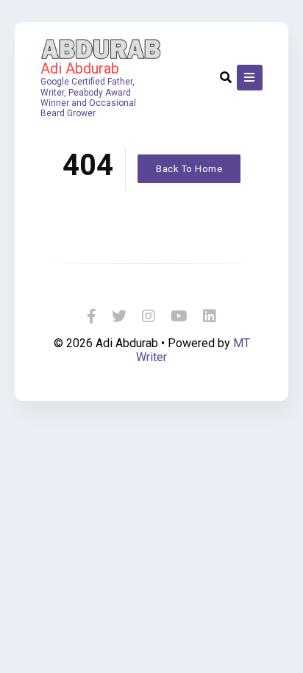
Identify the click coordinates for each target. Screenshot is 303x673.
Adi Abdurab (79, 68)
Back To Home (189, 168)
